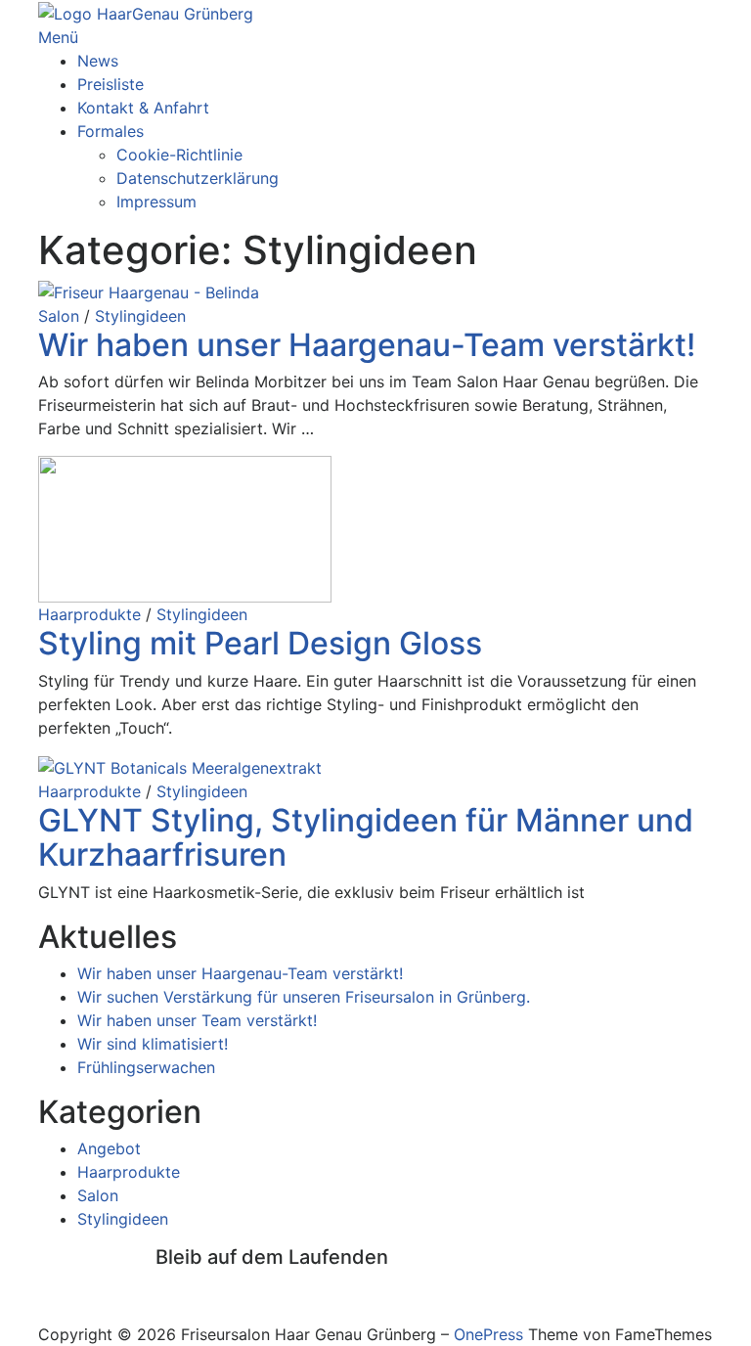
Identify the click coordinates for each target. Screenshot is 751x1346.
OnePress (488, 1334)
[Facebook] (161, 1287)
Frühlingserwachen (146, 1067)
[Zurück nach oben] (44, 1311)
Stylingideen (140, 316)
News (97, 60)
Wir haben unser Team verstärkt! (197, 1020)
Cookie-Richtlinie (179, 154)
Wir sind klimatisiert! (152, 1044)
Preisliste (110, 84)
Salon (58, 316)
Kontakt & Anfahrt (143, 107)
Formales (110, 131)
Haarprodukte (89, 614)
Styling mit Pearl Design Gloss (260, 643)
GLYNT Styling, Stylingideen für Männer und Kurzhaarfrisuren (365, 837)
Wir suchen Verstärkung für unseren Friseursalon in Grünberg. (303, 997)
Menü (58, 37)
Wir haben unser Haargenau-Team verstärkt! (366, 345)
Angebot (109, 1148)
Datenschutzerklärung (197, 178)
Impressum (156, 201)
